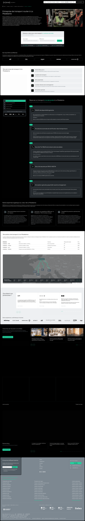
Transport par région (79, 404)
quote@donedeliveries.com (42, 429)
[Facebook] (40, 471)
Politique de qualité (63, 518)
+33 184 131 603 (42, 430)
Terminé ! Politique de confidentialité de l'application (50, 518)
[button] (58, 2)
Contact (70, 2)
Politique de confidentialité (36, 518)
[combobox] (31, 41)
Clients (45, 2)
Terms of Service (22, 517)
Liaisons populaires (5, 404)
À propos (53, 2)
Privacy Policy (16, 517)
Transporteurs (49, 2)
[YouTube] (44, 471)
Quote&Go (67, 2)
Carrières (62, 2)
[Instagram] (41, 471)
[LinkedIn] (43, 471)
